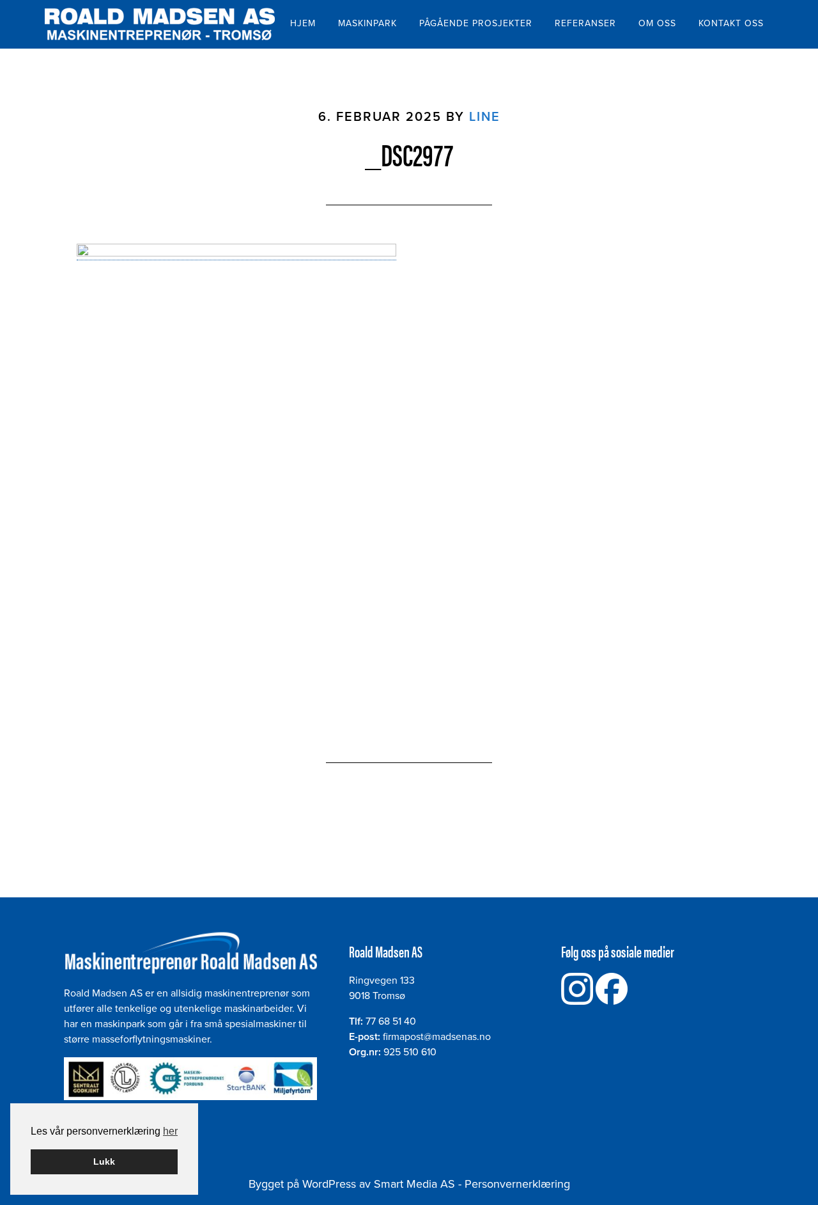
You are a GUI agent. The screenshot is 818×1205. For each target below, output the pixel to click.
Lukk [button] (104, 1161)
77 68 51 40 (391, 1021)
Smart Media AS (414, 1184)
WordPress (329, 1184)
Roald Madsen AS (160, 24)
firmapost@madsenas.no (437, 1036)
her (170, 1131)
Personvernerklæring (517, 1184)
